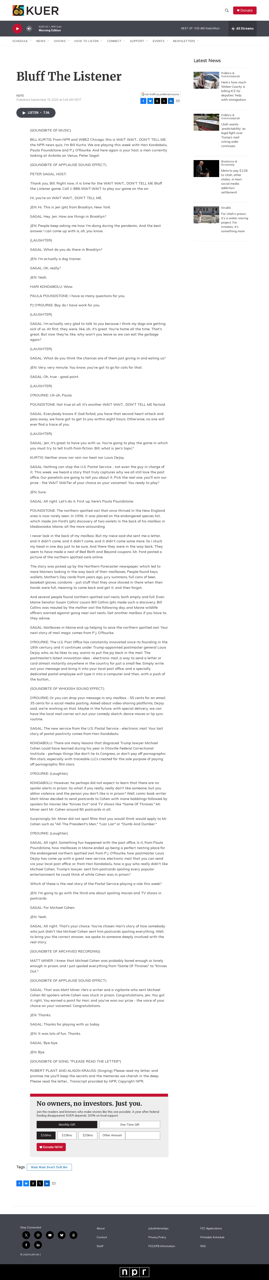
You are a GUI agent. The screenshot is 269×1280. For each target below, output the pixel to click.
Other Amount (112, 1135)
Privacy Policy (157, 1237)
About (101, 1228)
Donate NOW (52, 1147)
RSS (203, 1246)
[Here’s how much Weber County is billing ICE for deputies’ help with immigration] (206, 80)
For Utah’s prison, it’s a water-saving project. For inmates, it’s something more (234, 222)
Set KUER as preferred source (162, 94)
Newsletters (184, 41)
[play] (17, 28)
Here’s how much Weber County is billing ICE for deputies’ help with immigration (233, 91)
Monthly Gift (67, 1124)
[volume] (29, 28)
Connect (114, 41)
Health (226, 208)
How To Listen (86, 41)
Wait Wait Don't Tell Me (49, 1167)
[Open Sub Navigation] (30, 41)
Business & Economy (229, 163)
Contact (102, 1237)
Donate (246, 10)
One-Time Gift (129, 1124)
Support (137, 41)
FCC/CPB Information (161, 1246)
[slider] (35, 28)
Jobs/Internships (158, 1228)
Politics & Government (230, 74)
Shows (60, 41)
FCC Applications (211, 1228)
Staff (100, 1246)
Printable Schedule (212, 1237)
